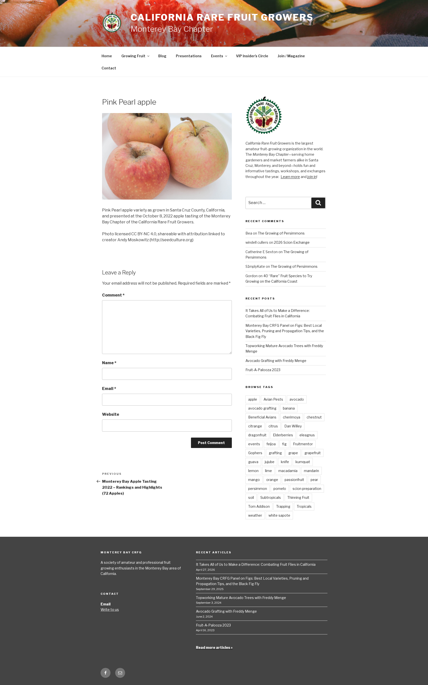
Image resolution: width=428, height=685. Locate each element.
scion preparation (307, 488)
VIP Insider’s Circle (252, 56)
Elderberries (283, 435)
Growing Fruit (133, 56)
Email (109, 388)
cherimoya (291, 417)
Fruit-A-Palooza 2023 (262, 370)
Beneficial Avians (262, 417)
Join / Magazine (291, 56)
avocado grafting (262, 408)
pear (314, 479)
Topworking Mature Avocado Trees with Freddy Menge (241, 598)
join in (312, 177)
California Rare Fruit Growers (222, 17)
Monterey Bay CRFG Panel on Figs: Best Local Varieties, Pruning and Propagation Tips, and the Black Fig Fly (284, 331)
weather (255, 515)
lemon (253, 471)
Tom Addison (259, 506)
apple (252, 399)
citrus (273, 426)
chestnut (314, 417)
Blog (162, 56)
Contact (109, 68)
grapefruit (312, 453)
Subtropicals (270, 497)
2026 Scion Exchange (292, 242)
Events (217, 56)
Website (110, 414)
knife (285, 462)
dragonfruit (257, 435)
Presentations (189, 56)
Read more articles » (214, 647)
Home (107, 56)
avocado (297, 399)
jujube (269, 462)
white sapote (279, 515)
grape (293, 453)
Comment (113, 295)
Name (109, 362)
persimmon (257, 488)
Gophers (255, 453)
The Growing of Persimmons (281, 233)
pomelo (279, 488)
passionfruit (294, 479)
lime (268, 471)
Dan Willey (293, 426)
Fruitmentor (303, 444)
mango (254, 479)
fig (284, 444)
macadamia (287, 471)
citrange (255, 426)
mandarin (311, 471)
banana (289, 408)
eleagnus (307, 435)
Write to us (110, 609)
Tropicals (304, 506)
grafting (275, 453)
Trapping (283, 506)
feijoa (271, 444)
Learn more (290, 177)
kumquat (302, 462)
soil (251, 497)
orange (272, 479)
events (254, 444)
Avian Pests (273, 399)
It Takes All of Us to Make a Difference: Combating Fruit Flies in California (256, 564)
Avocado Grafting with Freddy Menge (275, 360)
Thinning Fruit (298, 497)
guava (253, 462)
